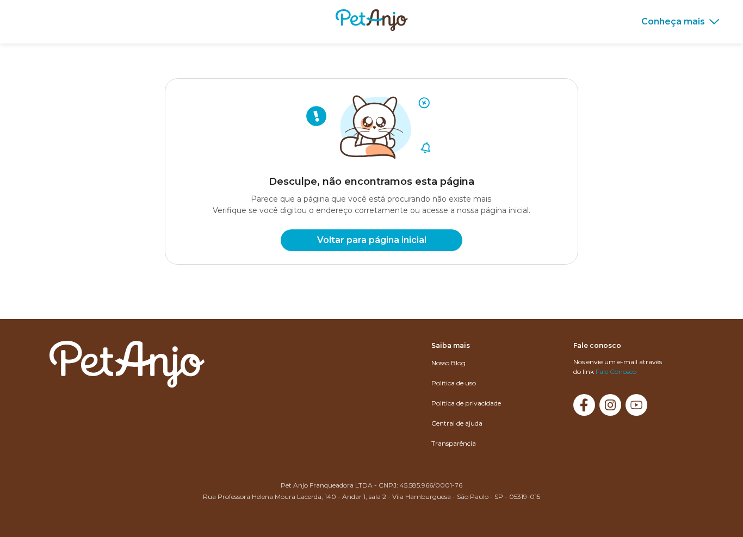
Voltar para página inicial (371, 240)
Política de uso (453, 383)
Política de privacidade (466, 403)
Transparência (453, 443)
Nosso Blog (448, 363)
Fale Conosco (616, 371)
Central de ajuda (456, 423)
